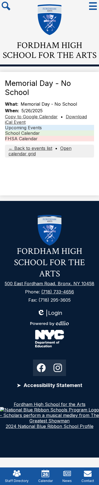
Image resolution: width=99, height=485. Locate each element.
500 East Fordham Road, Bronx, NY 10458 (49, 283)
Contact (87, 481)
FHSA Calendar (21, 138)
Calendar (45, 481)
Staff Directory (17, 481)
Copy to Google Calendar (31, 116)
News (67, 481)
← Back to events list (30, 148)
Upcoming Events (23, 127)
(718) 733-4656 (57, 292)
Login (49, 313)
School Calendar (22, 133)
